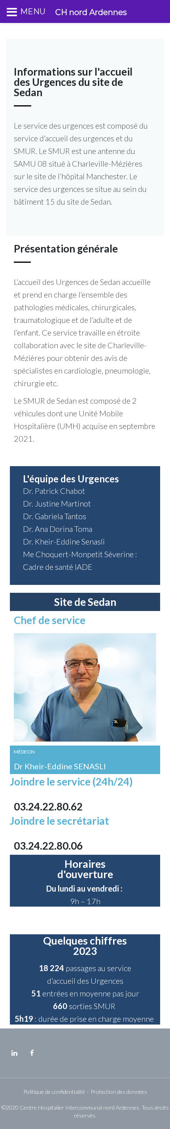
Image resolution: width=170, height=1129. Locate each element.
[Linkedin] (14, 1053)
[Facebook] (32, 1053)
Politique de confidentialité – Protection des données (85, 1091)
